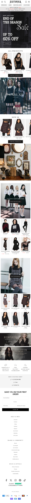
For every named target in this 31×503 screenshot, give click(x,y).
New (10, 5)
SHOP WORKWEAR (15, 276)
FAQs (15, 424)
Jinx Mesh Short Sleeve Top (25, 251)
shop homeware (15, 165)
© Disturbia (15, 491)
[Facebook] (6, 480)
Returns (15, 428)
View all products (15, 75)
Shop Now (15, 97)
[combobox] (15, 401)
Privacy (15, 469)
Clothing (27, 5)
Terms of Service (15, 466)
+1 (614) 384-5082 (16, 379)
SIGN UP (15, 409)
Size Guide (15, 430)
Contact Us (16, 385)
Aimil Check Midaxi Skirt (16, 308)
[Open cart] (29, 2)
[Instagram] (15, 480)
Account (15, 419)
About (15, 443)
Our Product (15, 447)
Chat (16, 382)
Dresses (4, 5)
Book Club (15, 456)
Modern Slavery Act (15, 471)
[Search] (5, 2)
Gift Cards (15, 435)
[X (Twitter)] (11, 480)
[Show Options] (27, 401)
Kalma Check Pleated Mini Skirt (6, 136)
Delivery (15, 426)
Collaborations (15, 459)
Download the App (15, 450)
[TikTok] (25, 480)
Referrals (15, 433)
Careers (15, 454)
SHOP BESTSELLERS (15, 201)
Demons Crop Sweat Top (15, 233)
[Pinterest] (20, 480)
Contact (15, 421)
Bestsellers (18, 5)
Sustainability (15, 473)
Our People (15, 445)
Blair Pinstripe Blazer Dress (15, 326)
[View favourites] (26, 2)
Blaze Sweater (5, 233)
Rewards (15, 452)
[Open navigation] (2, 2)
